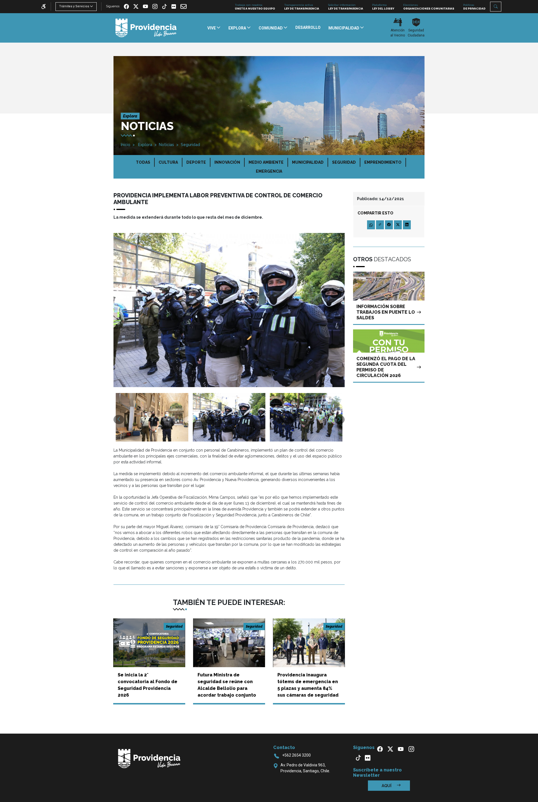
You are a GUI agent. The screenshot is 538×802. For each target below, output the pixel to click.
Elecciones (428, 6)
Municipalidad (308, 162)
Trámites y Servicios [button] (74, 6)
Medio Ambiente (266, 162)
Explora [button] (237, 28)
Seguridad (190, 144)
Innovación (227, 162)
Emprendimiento (383, 162)
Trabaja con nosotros (255, 6)
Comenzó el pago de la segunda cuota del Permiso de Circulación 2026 (385, 367)
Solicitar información (345, 6)
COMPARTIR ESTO (375, 213)
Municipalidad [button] (344, 28)
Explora (144, 144)
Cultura (168, 162)
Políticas (474, 6)
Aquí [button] (387, 785)
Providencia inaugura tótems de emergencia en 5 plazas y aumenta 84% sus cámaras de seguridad (307, 685)
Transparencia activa (301, 6)
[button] (495, 6)
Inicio (125, 144)
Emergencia (269, 171)
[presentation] (118, 419)
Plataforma (383, 6)
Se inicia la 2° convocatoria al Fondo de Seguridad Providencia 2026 (147, 685)
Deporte (196, 162)
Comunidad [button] (271, 28)
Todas (143, 162)
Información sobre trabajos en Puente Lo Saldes (385, 312)
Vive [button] (212, 28)
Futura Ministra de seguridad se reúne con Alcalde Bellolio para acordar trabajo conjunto (227, 685)
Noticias (166, 144)
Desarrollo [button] (308, 27)
